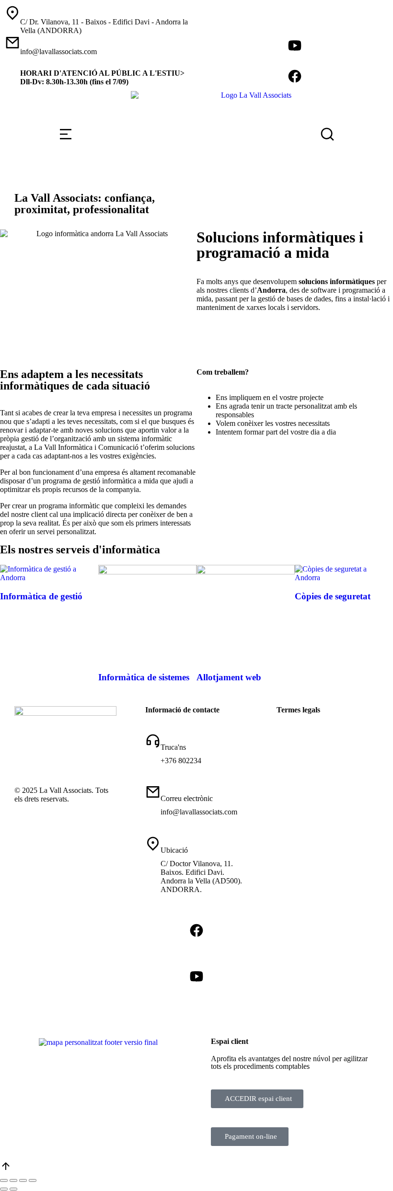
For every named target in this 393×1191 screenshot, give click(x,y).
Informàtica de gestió (41, 596)
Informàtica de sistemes (143, 677)
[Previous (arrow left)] (4, 1189)
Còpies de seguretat (332, 596)
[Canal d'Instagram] (294, 30)
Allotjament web (228, 677)
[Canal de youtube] (294, 45)
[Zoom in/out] (32, 1180)
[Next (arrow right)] (13, 1189)
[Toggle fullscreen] (23, 1180)
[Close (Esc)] (4, 1180)
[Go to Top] (6, 1169)
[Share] (13, 1180)
